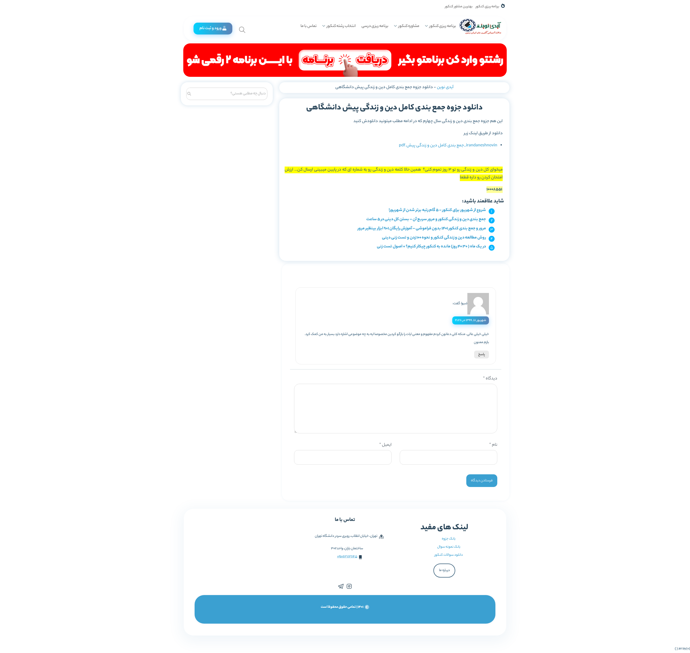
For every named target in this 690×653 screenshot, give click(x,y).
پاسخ (481, 354)
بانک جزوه (449, 539)
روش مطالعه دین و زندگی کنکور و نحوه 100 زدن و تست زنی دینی (434, 237)
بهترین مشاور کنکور (458, 6)
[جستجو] (189, 93)
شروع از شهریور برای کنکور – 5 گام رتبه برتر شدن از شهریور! (437, 210)
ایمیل (385, 445)
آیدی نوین (445, 87)
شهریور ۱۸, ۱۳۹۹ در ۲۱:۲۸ (470, 320)
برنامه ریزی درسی (374, 26)
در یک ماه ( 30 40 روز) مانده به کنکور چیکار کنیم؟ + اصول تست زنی (431, 246)
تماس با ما (309, 26)
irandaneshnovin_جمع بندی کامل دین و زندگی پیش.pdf (448, 145)
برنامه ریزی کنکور (487, 6)
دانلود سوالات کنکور (448, 555)
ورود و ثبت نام (210, 28)
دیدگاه (490, 378)
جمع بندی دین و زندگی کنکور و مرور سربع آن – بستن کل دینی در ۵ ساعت (426, 219)
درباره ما (444, 570)
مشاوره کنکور (408, 26)
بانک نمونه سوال (448, 547)
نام (493, 445)
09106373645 (347, 556)
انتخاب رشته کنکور (341, 26)
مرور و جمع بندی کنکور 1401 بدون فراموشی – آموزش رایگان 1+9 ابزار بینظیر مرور (422, 228)
